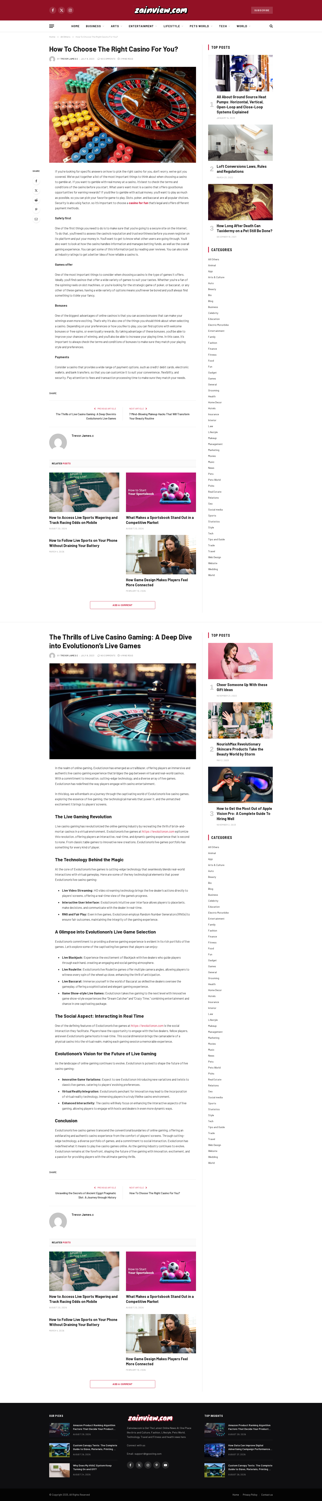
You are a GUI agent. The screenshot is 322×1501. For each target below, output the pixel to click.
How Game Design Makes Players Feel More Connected (157, 582)
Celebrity (213, 312)
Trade (211, 545)
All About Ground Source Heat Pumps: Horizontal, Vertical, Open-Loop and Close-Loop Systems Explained (241, 104)
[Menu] (51, 26)
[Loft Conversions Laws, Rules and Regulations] (240, 143)
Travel (211, 551)
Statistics (214, 521)
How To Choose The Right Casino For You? (155, 1193)
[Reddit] (36, 200)
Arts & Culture (216, 277)
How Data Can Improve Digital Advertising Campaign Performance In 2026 (249, 1447)
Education (214, 318)
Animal (212, 265)
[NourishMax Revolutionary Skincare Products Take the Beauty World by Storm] (240, 720)
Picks (211, 485)
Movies (212, 455)
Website (212, 563)
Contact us (267, 1494)
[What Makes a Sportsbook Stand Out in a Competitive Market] (161, 492)
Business (93, 26)
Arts (115, 26)
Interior (212, 420)
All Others (213, 259)
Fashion (212, 342)
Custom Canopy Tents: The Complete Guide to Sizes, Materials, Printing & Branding (95, 1447)
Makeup (212, 438)
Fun (210, 366)
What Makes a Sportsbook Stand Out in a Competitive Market (160, 520)
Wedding (213, 569)
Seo (210, 503)
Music (211, 461)
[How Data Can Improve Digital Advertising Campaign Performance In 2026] (214, 1450)
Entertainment (141, 26)
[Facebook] (36, 181)
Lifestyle (172, 26)
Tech (223, 26)
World (242, 26)
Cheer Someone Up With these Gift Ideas (242, 687)
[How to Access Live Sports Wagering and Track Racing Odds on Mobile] (84, 492)
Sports (212, 515)
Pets (211, 473)
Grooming (213, 390)
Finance (212, 348)
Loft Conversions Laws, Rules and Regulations (242, 169)
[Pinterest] (36, 209)
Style (211, 527)
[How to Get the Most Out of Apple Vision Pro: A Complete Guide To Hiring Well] (240, 785)
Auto (211, 283)
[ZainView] (161, 10)
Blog (210, 301)
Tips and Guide (216, 539)
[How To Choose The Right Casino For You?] (122, 115)
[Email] (36, 219)
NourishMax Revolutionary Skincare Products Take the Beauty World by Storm (240, 749)
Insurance (213, 414)
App (210, 271)
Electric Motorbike (218, 324)
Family (211, 336)
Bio (210, 295)
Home (75, 26)
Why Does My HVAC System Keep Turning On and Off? (92, 1467)
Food (211, 360)
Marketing (213, 449)
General (212, 384)
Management (215, 444)
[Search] (271, 26)
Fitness (212, 354)
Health (212, 396)
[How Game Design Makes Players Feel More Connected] (161, 554)
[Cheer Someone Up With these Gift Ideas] (240, 661)
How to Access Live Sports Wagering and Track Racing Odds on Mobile (83, 520)
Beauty (212, 289)
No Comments (108, 59)
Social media (215, 509)
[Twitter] (36, 190)
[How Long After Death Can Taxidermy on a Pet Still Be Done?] (240, 202)
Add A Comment (122, 605)
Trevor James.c (69, 59)
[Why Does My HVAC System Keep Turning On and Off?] (59, 1470)
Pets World (199, 26)
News (211, 467)
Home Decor (215, 402)
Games (212, 378)
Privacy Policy (250, 1494)
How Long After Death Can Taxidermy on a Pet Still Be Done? (244, 228)
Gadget (212, 372)
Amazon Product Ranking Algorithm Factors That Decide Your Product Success (94, 1427)
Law (210, 426)
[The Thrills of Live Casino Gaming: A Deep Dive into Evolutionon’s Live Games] (122, 711)
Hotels (212, 408)
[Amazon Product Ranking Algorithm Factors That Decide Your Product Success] (59, 1430)
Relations (213, 497)
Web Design (214, 557)
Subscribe (262, 10)
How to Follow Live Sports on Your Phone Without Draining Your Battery (83, 543)
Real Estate (214, 491)
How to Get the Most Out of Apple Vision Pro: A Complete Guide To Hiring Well (244, 813)
